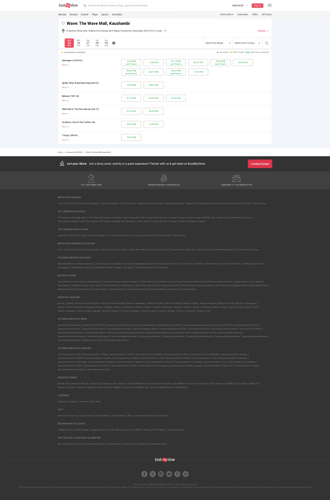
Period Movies (209, 282)
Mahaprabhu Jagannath (145, 264)
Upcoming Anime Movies (174, 336)
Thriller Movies (146, 282)
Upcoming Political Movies (230, 333)
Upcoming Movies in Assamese (233, 358)
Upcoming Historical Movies (70, 333)
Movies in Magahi (104, 307)
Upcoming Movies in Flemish (97, 366)
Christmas (80, 444)
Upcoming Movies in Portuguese (153, 366)
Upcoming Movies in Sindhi (70, 366)
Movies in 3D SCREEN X (177, 387)
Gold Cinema (179, 235)
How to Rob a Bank (231, 264)
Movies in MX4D (157, 387)
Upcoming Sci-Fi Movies (250, 329)
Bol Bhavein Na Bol (104, 267)
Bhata (175, 264)
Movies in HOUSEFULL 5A (227, 384)
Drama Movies (64, 282)
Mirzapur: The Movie (124, 267)
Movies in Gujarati (143, 307)
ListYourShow (226, 14)
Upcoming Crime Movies (223, 325)
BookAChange (82, 430)
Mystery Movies (225, 282)
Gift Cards (267, 14)
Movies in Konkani (183, 307)
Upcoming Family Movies (247, 325)
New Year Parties (65, 444)
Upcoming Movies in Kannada (149, 354)
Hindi (64, 65)
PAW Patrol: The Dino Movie (253, 203)
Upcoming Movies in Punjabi (126, 358)
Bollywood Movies (66, 289)
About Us (62, 416)
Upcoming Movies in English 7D (218, 366)
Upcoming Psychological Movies (129, 333)
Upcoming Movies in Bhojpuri (178, 358)
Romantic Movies (130, 282)
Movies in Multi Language (89, 311)
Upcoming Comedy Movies (143, 325)
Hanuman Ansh (232, 203)
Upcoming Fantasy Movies (93, 329)
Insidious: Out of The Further (123, 203)
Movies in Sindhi (190, 303)
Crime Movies (161, 282)
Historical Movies (117, 289)
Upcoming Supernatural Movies (72, 336)
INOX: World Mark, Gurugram (192, 221)
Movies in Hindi (82, 303)
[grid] (165, 100)
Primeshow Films (164, 235)
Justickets (62, 235)
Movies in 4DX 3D (155, 384)
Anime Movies (154, 285)
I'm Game (188, 264)
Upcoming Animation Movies (225, 329)
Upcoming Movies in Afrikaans (188, 362)
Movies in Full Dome (67, 387)
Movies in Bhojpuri (131, 311)
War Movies (141, 285)
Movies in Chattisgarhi (246, 303)
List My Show (127, 430)
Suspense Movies (83, 289)
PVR (71, 235)
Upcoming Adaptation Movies (124, 336)
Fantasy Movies (241, 282)
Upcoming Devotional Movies (199, 336)
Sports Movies (222, 285)
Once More (128, 264)
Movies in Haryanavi (186, 311)
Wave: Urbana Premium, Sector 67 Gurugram (157, 221)
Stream (74, 14)
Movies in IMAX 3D (86, 387)
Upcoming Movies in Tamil (121, 354)
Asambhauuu (63, 267)
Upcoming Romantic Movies (169, 325)
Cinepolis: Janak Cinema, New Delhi (129, 218)
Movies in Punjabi (156, 303)
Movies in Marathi (167, 311)
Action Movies (79, 282)
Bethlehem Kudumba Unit (212, 203)
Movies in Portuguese (84, 307)
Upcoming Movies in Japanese (242, 362)
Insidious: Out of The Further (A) (78, 122)
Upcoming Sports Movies (205, 333)
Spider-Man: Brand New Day (151, 203)
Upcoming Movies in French (124, 366)
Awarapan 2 (94, 203)
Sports (105, 14)
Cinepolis (101, 235)
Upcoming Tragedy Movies (117, 340)
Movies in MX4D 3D (249, 384)
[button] (128, 5)
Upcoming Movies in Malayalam (205, 354)
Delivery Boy (140, 267)
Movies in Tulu (251, 307)
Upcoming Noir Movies (93, 340)
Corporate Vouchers (99, 430)
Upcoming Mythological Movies (99, 333)
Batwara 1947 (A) (70, 96)
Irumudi (105, 203)
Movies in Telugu (173, 303)
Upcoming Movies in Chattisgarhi (72, 362)
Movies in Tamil (98, 303)
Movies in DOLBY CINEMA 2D (132, 384)
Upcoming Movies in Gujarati (98, 358)
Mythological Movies (157, 289)
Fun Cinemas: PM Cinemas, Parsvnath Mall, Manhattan (111, 221)
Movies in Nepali (149, 311)
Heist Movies (96, 285)
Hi (181, 264)
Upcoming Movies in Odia (152, 358)
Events (84, 14)
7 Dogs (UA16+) (70, 135)
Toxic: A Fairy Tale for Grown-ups (72, 203)
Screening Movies (206, 285)
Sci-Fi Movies (256, 282)
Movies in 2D (63, 384)
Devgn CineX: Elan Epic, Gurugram (162, 218)
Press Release (103, 416)
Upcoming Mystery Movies (119, 329)
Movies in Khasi (220, 307)
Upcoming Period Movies (199, 329)
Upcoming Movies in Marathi (70, 358)
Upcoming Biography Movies (173, 329)
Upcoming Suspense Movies (145, 329)
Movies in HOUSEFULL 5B (136, 387)
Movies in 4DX (110, 384)
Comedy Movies (95, 282)
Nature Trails (130, 444)
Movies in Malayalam (136, 303)
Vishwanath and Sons (174, 203)
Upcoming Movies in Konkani (160, 362)
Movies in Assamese (123, 307)
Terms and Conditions (144, 416)
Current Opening (87, 416)
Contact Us (73, 416)
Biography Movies (239, 285)
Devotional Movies (171, 285)
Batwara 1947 (193, 203)
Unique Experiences (158, 444)
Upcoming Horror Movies (69, 329)
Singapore (73, 401)
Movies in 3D (96, 384)
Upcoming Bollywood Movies (255, 336)
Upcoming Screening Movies (227, 336)
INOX (77, 235)
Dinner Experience (95, 444)
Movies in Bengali (208, 303)
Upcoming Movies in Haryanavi (71, 369)
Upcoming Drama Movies (69, 325)
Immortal (152, 267)
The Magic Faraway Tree (253, 264)
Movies (62, 14)
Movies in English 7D (112, 311)
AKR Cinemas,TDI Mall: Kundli (71, 221)
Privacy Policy (162, 416)
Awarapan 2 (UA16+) (72, 60)
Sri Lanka (84, 401)
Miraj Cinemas (88, 235)
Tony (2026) (115, 264)
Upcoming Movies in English (176, 354)
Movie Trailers (158, 430)
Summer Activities (176, 430)
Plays (95, 14)
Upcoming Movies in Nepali (246, 366)
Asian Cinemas (147, 235)
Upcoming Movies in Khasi (205, 358)
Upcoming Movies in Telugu (95, 354)
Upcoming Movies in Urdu (98, 369)
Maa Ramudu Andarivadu (83, 267)
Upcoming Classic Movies (69, 340)
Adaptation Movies (80, 285)
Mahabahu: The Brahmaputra (208, 264)
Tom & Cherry (102, 264)
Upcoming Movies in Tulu (215, 362)
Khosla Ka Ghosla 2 (85, 264)
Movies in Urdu (204, 311)
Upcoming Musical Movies (158, 333)
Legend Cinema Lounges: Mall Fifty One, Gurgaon (201, 218)
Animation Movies (193, 282)
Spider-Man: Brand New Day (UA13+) (80, 83)
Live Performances (113, 444)
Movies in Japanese (66, 311)
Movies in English (65, 303)
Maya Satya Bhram (66, 264)
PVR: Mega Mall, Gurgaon (100, 218)
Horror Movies (127, 285)
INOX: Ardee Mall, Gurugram (238, 218)
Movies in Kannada (116, 303)
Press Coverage (119, 416)
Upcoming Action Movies (118, 325)
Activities (117, 14)
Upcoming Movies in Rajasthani (131, 362)
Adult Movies (63, 285)
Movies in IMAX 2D (79, 384)
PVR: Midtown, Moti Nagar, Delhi (72, 218)
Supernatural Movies (136, 289)
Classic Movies (100, 289)
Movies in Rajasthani (163, 307)
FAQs (130, 416)
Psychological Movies (258, 285)
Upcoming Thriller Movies (93, 325)
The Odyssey (244, 250)
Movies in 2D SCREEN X (175, 384)
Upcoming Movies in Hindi (69, 354)
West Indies (95, 401)
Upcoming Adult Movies (98, 336)
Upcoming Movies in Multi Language (186, 366)
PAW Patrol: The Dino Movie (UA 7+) (80, 109)
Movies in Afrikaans (202, 307)
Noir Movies (174, 289)
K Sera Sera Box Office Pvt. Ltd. (124, 235)
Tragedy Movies (189, 289)
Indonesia (62, 401)
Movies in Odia (236, 307)
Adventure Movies (112, 282)
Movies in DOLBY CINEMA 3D (110, 387)
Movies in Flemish (226, 303)
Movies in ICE (208, 384)
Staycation (142, 444)
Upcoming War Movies (182, 333)
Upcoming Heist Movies (149, 336)
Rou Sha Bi (163, 267)
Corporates (242, 14)
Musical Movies (111, 285)
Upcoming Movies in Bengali (234, 354)
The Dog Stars (164, 264)
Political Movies (189, 285)
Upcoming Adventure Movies (197, 325)
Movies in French (65, 307)
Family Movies (176, 282)
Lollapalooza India (66, 430)
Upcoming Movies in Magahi (101, 362)
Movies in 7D (193, 384)
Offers (255, 14)
